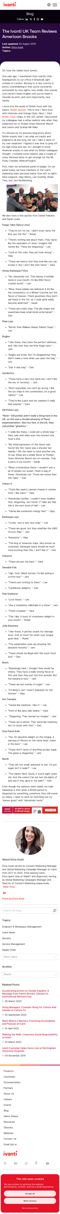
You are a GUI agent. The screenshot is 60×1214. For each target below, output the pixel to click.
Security (6, 938)
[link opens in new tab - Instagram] (26, 1163)
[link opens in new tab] (27, 19)
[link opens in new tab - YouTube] (47, 1163)
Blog (30, 14)
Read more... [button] (9, 886)
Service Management (13, 944)
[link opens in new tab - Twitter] (5, 1163)
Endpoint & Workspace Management (22, 926)
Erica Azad (17, 47)
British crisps (9, 116)
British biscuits (18, 109)
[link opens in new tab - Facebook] (36, 1163)
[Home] (10, 4)
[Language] (48, 5)
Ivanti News (8, 932)
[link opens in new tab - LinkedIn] (15, 1163)
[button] (55, 4)
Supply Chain (9, 949)
